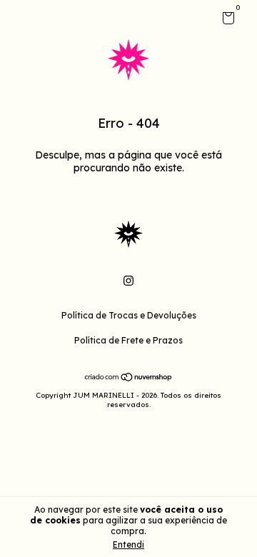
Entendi (128, 544)
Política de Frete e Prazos (128, 340)
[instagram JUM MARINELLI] (128, 280)
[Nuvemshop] (128, 378)
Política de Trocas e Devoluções (128, 315)
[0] (226, 20)
